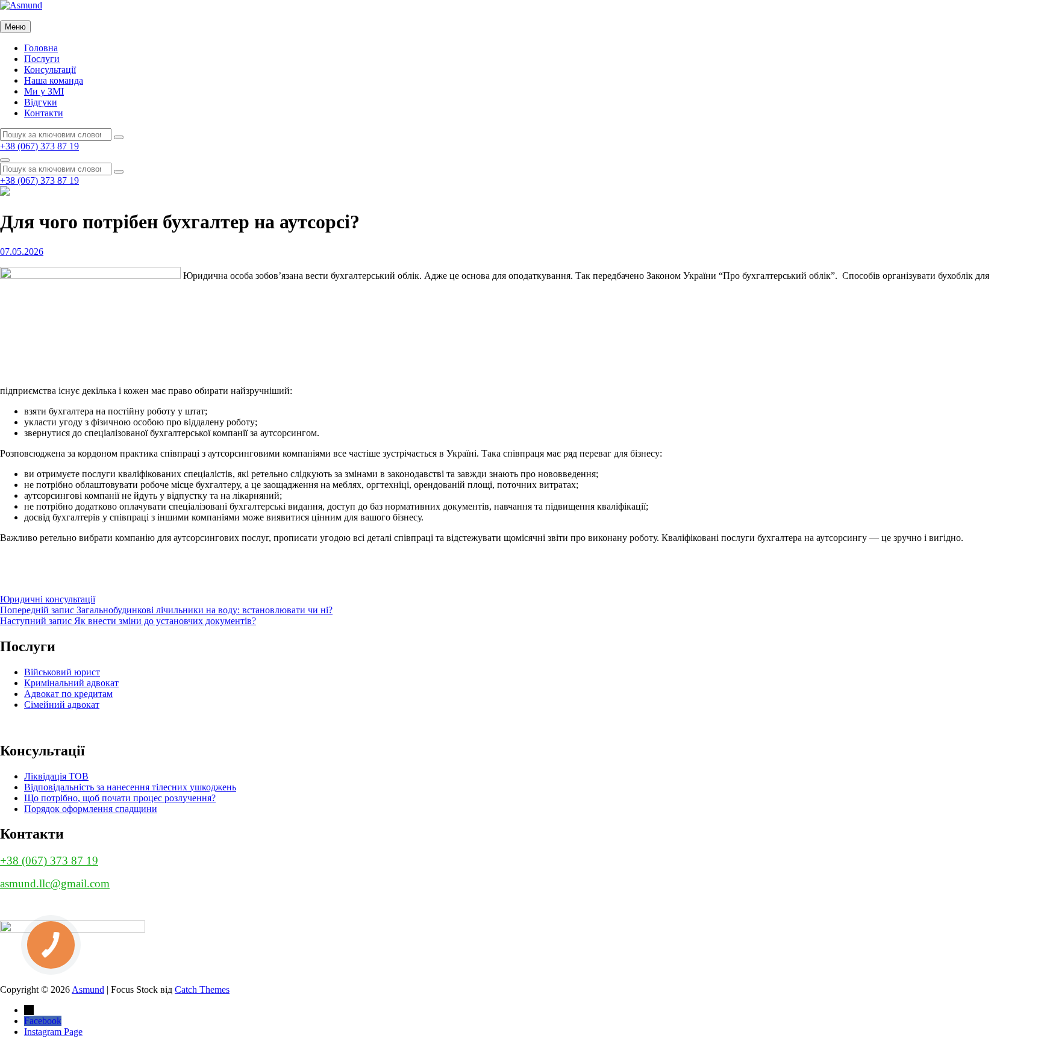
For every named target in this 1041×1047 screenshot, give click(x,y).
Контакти (43, 113)
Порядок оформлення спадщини (90, 809)
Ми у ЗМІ (44, 91)
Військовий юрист (62, 672)
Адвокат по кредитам (68, 694)
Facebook (42, 1021)
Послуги (42, 59)
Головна (41, 48)
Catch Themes (202, 989)
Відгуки (40, 102)
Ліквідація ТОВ (56, 776)
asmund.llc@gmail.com (55, 883)
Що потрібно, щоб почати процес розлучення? (120, 798)
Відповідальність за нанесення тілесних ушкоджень (130, 787)
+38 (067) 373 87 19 (39, 146)
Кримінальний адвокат (71, 683)
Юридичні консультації (47, 599)
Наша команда (53, 80)
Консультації (50, 69)
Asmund (88, 989)
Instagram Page (53, 1032)
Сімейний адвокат (61, 704)
